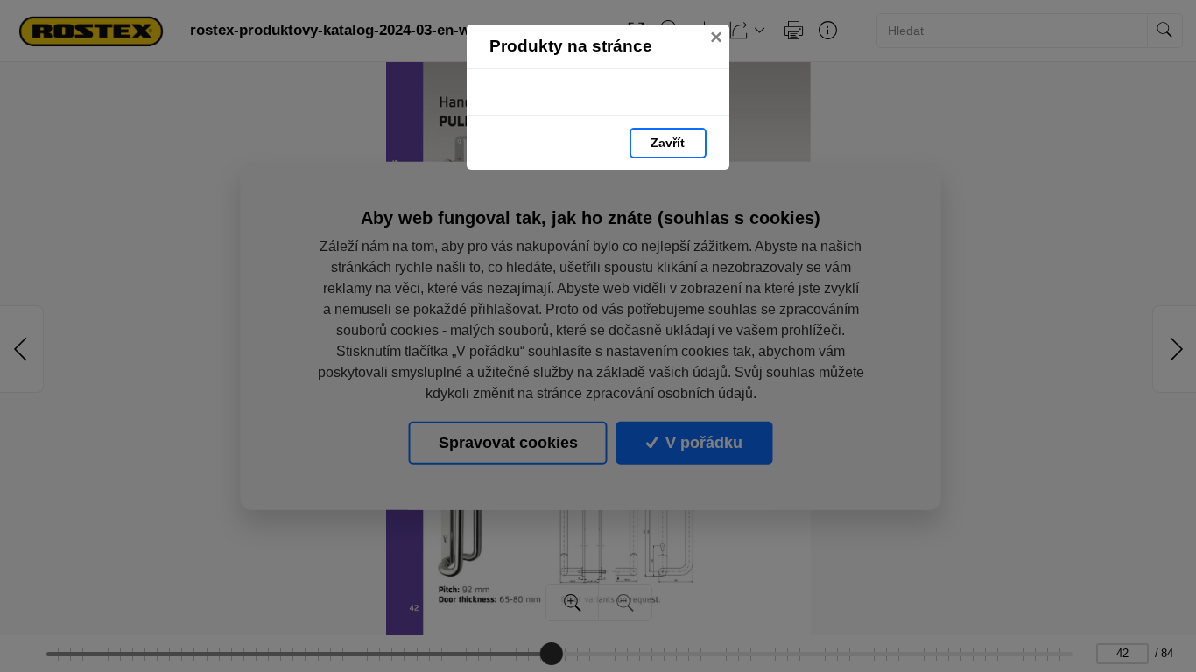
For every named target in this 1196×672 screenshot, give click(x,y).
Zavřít (668, 143)
